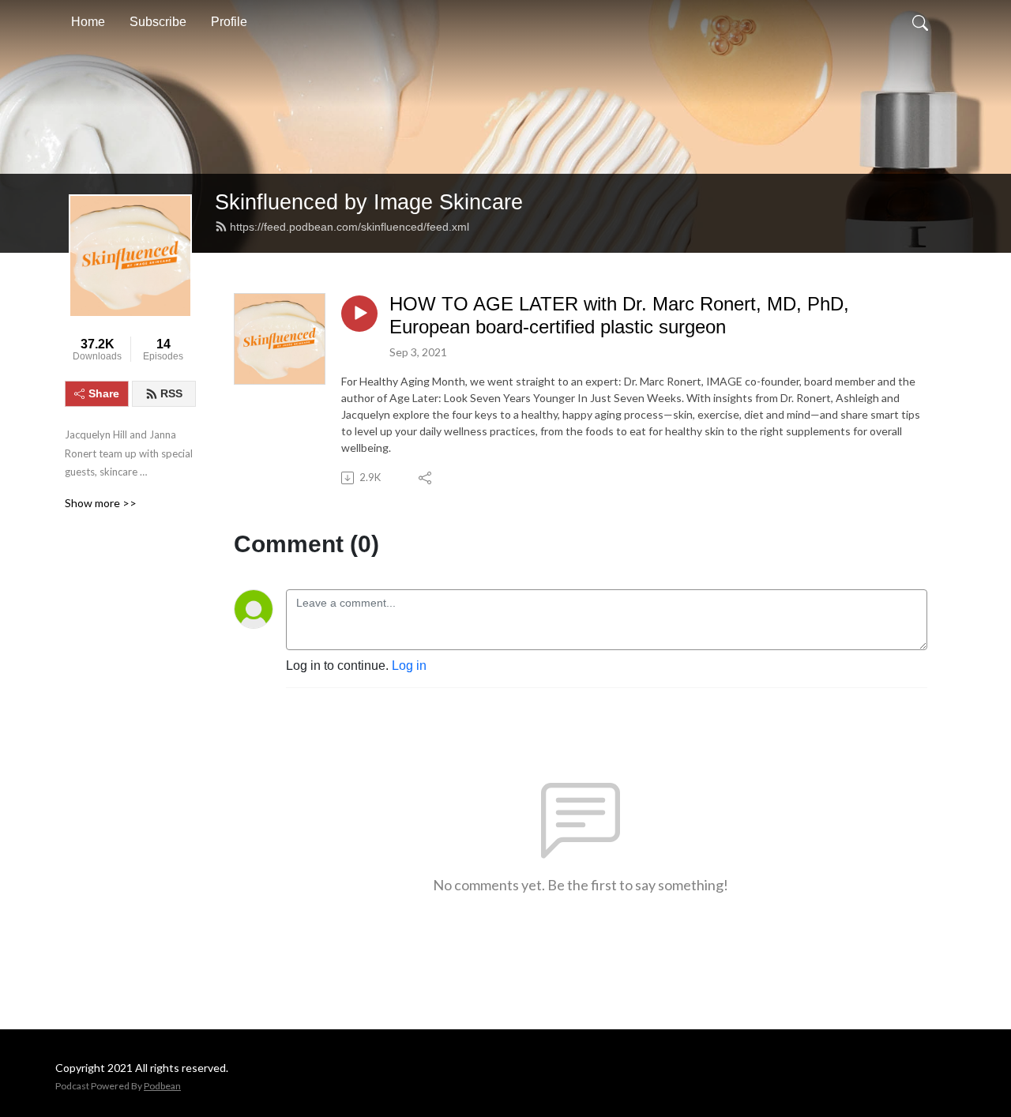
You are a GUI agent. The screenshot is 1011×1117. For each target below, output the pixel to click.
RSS (171, 393)
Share (103, 393)
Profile (229, 21)
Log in (409, 665)
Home (88, 21)
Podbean (162, 1086)
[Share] (426, 478)
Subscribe (158, 21)
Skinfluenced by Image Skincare (369, 202)
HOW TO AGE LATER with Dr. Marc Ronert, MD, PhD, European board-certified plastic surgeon (619, 315)
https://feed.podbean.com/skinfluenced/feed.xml (349, 226)
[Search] (920, 22)
